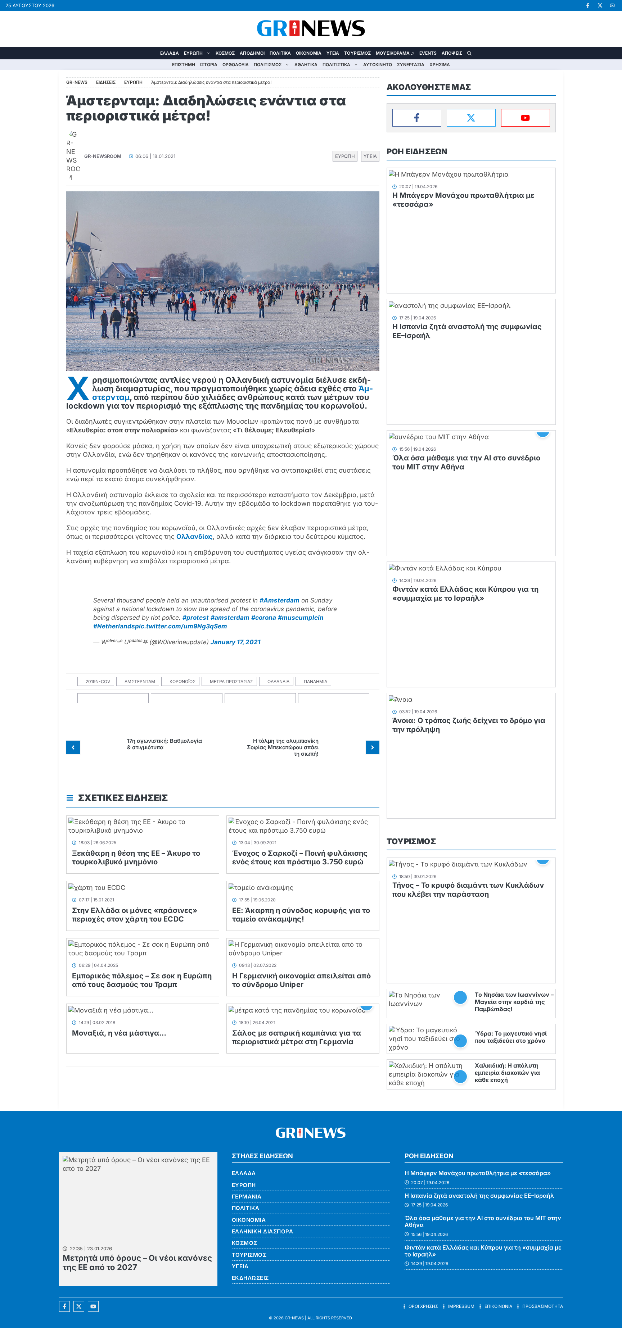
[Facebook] (416, 118)
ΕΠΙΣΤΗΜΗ (183, 64)
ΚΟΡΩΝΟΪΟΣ (182, 681)
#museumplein (301, 617)
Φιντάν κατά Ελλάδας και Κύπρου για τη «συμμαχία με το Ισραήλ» (465, 593)
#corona (263, 617)
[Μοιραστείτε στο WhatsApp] (260, 698)
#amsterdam (230, 617)
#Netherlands (114, 626)
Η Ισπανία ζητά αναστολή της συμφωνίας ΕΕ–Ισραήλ (479, 1195)
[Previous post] (73, 747)
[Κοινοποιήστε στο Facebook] (113, 698)
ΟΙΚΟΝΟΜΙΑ (308, 53)
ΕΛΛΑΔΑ (169, 53)
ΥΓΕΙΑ (332, 53)
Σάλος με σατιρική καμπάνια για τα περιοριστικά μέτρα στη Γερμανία (296, 1037)
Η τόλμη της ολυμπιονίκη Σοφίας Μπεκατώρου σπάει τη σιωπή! (283, 747)
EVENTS (428, 53)
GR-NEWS (294, 1317)
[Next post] (372, 747)
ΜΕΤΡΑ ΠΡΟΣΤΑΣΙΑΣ (231, 681)
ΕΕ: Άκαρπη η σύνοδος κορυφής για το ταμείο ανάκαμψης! (301, 914)
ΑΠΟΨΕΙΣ (452, 53)
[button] (469, 53)
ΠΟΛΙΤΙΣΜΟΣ (267, 64)
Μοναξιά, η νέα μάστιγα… (119, 1033)
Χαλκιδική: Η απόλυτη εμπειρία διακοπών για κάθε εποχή (507, 1072)
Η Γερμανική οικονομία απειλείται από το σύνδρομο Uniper (301, 980)
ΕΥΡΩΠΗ (193, 53)
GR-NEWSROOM (102, 156)
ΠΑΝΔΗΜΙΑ (315, 681)
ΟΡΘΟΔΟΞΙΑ (235, 64)
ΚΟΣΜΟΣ (225, 53)
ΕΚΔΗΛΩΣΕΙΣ (250, 1277)
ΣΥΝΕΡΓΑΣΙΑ (410, 64)
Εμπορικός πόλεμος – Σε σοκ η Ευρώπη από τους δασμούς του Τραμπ (142, 980)
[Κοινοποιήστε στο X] (186, 698)
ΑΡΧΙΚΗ (152, 53)
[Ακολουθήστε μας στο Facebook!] (587, 5)
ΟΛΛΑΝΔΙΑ (278, 681)
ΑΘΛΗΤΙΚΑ (305, 64)
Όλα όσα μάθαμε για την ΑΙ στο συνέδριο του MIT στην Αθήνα (483, 1221)
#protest (195, 617)
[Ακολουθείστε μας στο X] (78, 1306)
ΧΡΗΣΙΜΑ (439, 64)
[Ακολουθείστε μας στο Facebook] (64, 1306)
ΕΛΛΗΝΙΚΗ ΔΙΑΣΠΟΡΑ (262, 1231)
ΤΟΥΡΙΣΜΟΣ (357, 53)
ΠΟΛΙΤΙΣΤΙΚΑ (336, 64)
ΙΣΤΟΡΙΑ (208, 64)
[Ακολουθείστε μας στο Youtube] (93, 1306)
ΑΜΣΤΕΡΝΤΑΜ (140, 681)
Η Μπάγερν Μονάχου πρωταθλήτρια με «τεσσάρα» (478, 1173)
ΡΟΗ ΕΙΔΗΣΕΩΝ (417, 151)
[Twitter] (471, 118)
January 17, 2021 (236, 642)
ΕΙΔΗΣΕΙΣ (106, 82)
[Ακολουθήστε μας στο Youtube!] (612, 5)
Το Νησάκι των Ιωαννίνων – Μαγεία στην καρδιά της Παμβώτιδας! (514, 1002)
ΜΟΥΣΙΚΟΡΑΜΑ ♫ (395, 53)
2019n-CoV (98, 681)
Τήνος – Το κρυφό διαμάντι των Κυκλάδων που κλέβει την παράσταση (468, 890)
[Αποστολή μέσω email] (334, 698)
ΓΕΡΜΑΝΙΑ (247, 1196)
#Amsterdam (279, 600)
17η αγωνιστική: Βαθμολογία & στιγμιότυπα (164, 744)
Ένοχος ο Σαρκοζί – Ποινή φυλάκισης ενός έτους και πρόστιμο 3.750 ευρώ (300, 857)
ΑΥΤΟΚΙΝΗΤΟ (377, 64)
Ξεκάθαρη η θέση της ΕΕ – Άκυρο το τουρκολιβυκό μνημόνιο (136, 857)
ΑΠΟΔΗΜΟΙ (252, 53)
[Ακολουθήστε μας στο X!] (600, 5)
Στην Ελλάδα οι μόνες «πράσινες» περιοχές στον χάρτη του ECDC (134, 914)
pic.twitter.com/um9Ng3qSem (181, 626)
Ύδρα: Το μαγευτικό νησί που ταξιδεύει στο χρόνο (511, 1037)
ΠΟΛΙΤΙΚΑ (280, 53)
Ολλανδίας (194, 536)
